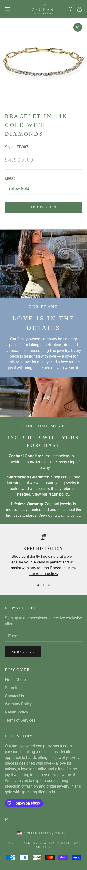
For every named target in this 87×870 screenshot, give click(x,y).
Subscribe (23, 652)
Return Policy (16, 712)
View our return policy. (51, 494)
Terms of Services (20, 720)
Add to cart (43, 207)
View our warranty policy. (59, 515)
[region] (43, 555)
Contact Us (14, 696)
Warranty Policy (18, 704)
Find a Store (15, 680)
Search (11, 688)
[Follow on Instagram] (7, 819)
